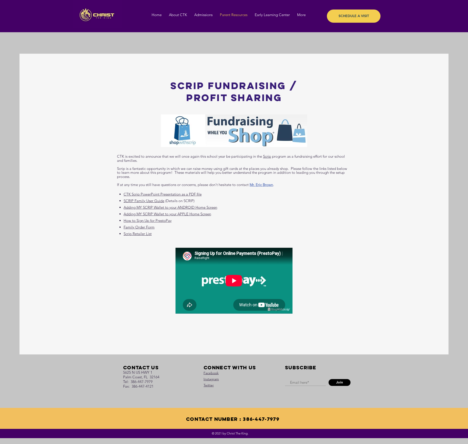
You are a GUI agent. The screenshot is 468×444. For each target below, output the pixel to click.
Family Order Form (139, 227)
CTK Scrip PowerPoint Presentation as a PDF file (163, 194)
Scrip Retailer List (138, 233)
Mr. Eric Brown (261, 184)
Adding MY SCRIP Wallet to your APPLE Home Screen (167, 214)
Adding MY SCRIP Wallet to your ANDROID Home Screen (170, 207)
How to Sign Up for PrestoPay (148, 220)
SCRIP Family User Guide (144, 200)
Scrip (267, 156)
